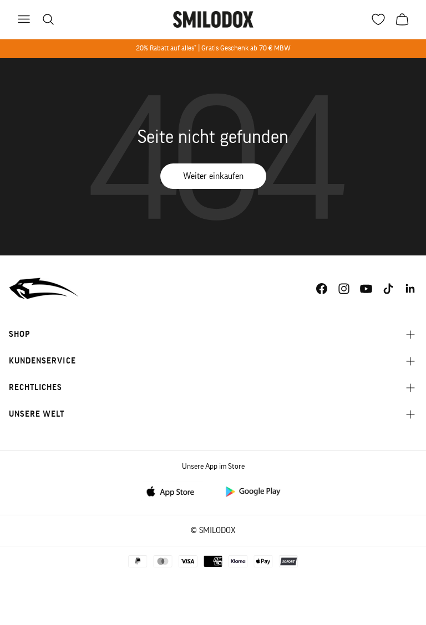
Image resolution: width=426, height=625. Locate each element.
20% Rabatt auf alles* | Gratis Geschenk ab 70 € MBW (213, 48)
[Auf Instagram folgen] (344, 288)
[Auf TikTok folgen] (388, 288)
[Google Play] (252, 490)
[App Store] (173, 490)
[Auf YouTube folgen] (366, 288)
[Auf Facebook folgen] (321, 288)
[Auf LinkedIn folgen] (410, 288)
